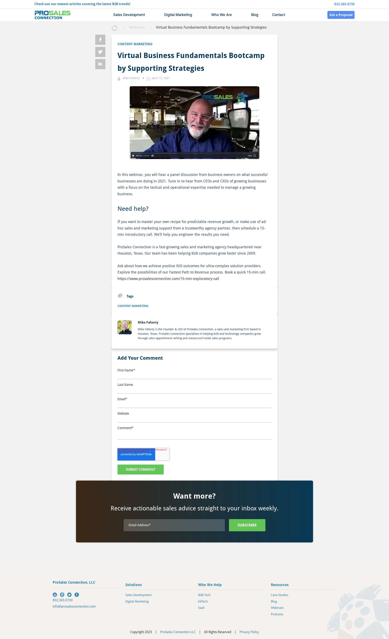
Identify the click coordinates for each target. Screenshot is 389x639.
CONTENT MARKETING (135, 44)
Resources (280, 585)
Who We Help (210, 585)
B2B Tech (204, 595)
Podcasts (277, 614)
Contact (278, 15)
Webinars (137, 27)
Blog (254, 15)
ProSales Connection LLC (178, 632)
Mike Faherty (131, 78)
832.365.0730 (63, 600)
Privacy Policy (249, 632)
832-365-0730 (344, 4)
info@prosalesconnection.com (74, 606)
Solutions (133, 585)
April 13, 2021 (161, 78)
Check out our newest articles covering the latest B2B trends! (82, 4)
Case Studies (279, 595)
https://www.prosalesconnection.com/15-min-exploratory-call (168, 278)
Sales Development (138, 595)
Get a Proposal (341, 15)
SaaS (201, 608)
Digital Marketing (137, 601)
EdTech (203, 601)
